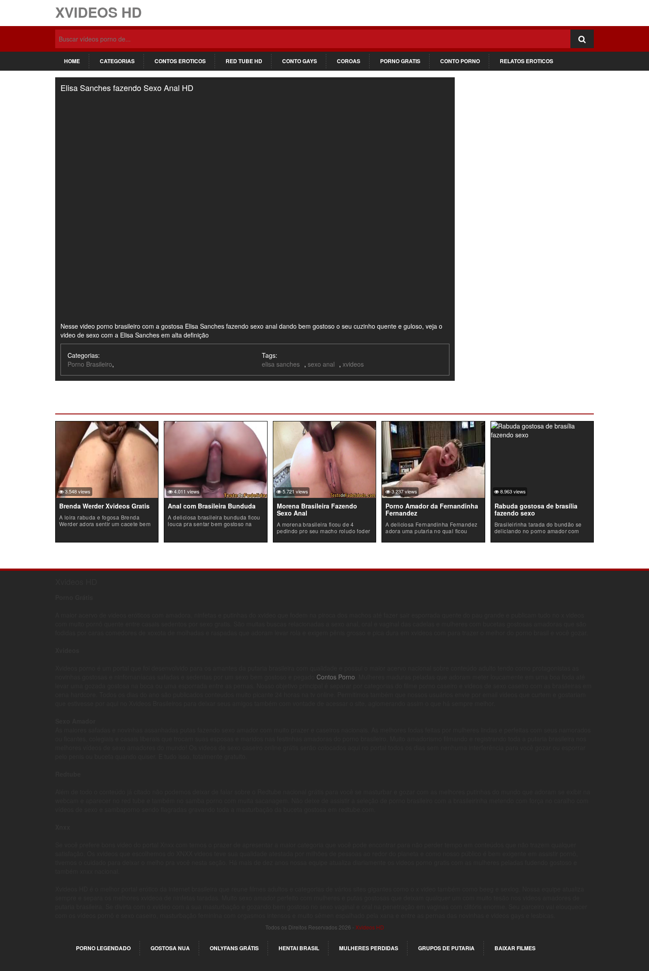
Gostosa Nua (170, 948)
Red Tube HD (244, 61)
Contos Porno (336, 676)
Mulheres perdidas (368, 948)
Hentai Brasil (299, 948)
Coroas (348, 61)
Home (72, 61)
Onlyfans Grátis (234, 948)
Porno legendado (103, 948)
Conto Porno (460, 61)
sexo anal (321, 364)
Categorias (117, 61)
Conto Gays (299, 61)
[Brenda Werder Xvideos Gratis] (107, 458)
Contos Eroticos (180, 61)
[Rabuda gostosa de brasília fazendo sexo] (542, 429)
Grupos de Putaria (446, 948)
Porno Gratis (400, 61)
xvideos (353, 364)
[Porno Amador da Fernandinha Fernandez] (433, 458)
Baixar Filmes (515, 948)
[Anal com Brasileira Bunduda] (215, 458)
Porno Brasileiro (90, 364)
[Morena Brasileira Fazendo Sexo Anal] (324, 458)
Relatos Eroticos (526, 61)
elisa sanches (281, 364)
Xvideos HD (98, 12)
